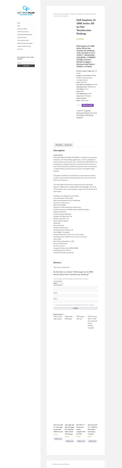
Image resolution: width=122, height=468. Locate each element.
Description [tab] (59, 145)
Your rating (58, 281)
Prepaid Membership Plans (24, 34)
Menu (18, 23)
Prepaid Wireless (22, 37)
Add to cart (87, 105)
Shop (18, 26)
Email (55, 298)
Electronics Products (63, 14)
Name (55, 293)
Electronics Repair (22, 29)
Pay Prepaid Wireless (23, 40)
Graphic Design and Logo (24, 46)
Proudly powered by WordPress (61, 464)
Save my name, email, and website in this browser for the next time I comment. (74, 305)
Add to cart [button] (58, 439)
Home (55, 14)
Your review (58, 285)
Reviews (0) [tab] (68, 145)
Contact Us (20, 49)
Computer (73, 14)
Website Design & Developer (25, 43)
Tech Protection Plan (23, 31)
